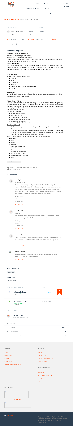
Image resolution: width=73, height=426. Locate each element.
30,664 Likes (17, 399)
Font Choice (41, 378)
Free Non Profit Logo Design (45, 358)
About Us (7, 352)
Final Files (40, 381)
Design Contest (14, 19)
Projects (48, 8)
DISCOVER (46, 3)
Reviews (6, 358)
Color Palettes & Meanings (45, 375)
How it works (8, 355)
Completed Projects (34, 8)
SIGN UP (65, 3)
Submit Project (8, 361)
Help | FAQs (41, 352)
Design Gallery (42, 355)
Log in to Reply (19, 204)
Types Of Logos (42, 361)
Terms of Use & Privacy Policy (12, 364)
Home (37, 3)
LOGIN (66, 6)
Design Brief (41, 372)
